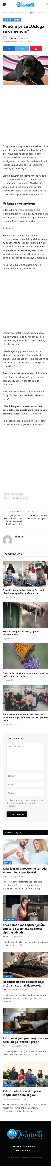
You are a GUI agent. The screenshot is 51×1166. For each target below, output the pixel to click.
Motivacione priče (12, 20)
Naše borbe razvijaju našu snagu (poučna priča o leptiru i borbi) (25, 675)
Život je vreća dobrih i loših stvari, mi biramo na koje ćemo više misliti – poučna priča (25, 717)
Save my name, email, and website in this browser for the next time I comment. (25, 803)
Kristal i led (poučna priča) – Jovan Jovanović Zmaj (21, 633)
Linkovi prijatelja (25, 1151)
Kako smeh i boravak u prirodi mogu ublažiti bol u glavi (23, 1093)
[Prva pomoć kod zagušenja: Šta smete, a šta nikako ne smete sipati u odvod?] (25, 908)
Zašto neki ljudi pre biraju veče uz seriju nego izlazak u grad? (25, 1040)
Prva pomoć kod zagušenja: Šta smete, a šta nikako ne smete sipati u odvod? (24, 928)
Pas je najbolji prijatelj (13, 494)
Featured (8, 976)
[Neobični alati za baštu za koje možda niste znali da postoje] (25, 965)
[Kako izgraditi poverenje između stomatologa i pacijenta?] (25, 851)
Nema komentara (11, 41)
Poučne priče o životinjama (15, 498)
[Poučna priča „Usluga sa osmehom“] (25, 70)
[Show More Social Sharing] (45, 48)
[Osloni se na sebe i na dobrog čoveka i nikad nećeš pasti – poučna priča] (25, 574)
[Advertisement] (25, 115)
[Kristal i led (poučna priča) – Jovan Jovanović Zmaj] (25, 615)
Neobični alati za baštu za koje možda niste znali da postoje (23, 983)
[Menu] (4, 4)
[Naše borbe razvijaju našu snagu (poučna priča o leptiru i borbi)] (25, 656)
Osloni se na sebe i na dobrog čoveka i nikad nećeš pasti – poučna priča (23, 592)
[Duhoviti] (25, 4)
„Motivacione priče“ (33, 424)
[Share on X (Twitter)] (22, 48)
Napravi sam (9, 919)
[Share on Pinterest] (36, 48)
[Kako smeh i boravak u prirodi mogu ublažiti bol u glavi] (25, 1074)
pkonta (13, 38)
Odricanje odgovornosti (24, 1147)
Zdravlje (7, 863)
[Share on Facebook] (9, 48)
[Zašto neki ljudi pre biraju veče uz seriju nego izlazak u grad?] (25, 1021)
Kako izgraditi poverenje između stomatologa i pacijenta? (25, 870)
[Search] (46, 4)
